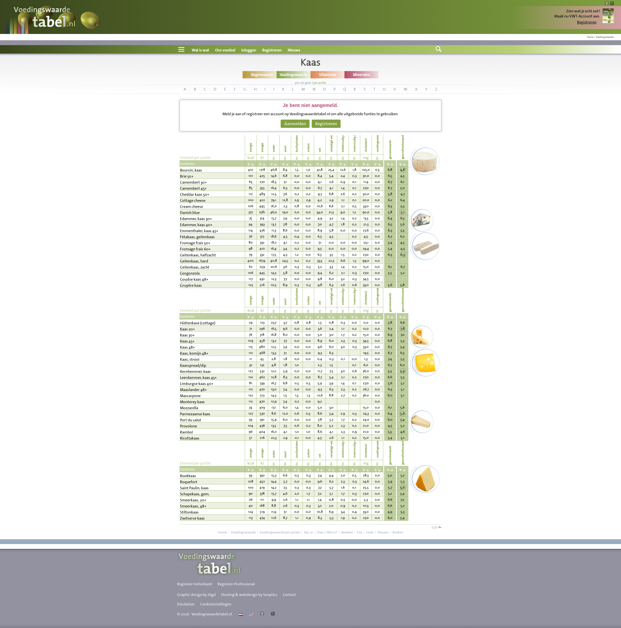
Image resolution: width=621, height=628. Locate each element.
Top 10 (308, 532)
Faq (359, 532)
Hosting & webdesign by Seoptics (249, 594)
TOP (434, 527)
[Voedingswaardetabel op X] (272, 614)
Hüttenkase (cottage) (197, 323)
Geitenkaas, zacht (194, 267)
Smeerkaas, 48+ (193, 506)
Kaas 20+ (187, 329)
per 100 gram (303, 83)
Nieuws (294, 50)
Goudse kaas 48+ (194, 279)
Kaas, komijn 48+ (194, 353)
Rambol (186, 432)
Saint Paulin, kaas (194, 487)
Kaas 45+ (187, 341)
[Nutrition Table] (250, 614)
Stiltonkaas (189, 512)
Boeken (397, 532)
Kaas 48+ (187, 347)
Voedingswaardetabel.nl (211, 614)
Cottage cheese (192, 200)
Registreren (586, 22)
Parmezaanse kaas (195, 413)
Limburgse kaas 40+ (196, 383)
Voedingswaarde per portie (280, 532)
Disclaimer (186, 604)
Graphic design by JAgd (196, 594)
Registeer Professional (236, 584)
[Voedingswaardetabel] (44, 17)
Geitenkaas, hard (194, 261)
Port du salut (190, 420)
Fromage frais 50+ (195, 242)
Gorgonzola (190, 273)
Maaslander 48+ (193, 389)
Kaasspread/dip (193, 365)
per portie (320, 83)
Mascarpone (190, 395)
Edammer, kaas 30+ (196, 218)
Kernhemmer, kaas (195, 371)
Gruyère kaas (191, 285)
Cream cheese (191, 206)
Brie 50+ (187, 176)
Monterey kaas (192, 401)
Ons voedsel (225, 50)
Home (590, 37)
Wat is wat (200, 50)
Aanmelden (295, 124)
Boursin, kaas (191, 170)
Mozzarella (189, 407)
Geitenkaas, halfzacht (198, 255)
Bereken (347, 532)
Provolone (188, 426)
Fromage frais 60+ (195, 249)
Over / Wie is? (327, 532)
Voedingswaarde (605, 37)
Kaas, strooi (189, 359)
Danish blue (190, 212)
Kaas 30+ (187, 335)
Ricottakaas (189, 438)
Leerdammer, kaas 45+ (198, 377)
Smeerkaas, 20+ (193, 500)
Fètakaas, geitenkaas (197, 236)
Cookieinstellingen (215, 604)
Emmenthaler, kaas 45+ (199, 230)
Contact (289, 594)
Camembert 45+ (193, 188)
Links (370, 532)
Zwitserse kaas (192, 518)
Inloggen (248, 50)
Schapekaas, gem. (195, 494)
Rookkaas (188, 475)
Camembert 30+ (193, 182)
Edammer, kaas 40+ (196, 224)
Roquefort (188, 481)
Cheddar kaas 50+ (194, 194)
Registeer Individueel (194, 584)
